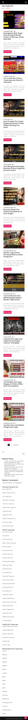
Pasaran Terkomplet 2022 (8, 518)
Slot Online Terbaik (7, 522)
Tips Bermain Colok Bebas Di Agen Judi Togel (14, 426)
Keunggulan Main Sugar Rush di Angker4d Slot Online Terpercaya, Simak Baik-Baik (14, 36)
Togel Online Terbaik (7, 594)
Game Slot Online (6, 546)
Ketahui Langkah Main (8, 609)
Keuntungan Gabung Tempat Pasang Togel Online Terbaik (13, 475)
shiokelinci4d (5, 699)
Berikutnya (16, 445)
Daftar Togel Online (7, 565)
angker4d (4, 654)
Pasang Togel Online (7, 557)
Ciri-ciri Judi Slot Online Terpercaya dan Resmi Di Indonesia (13, 80)
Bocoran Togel (6, 645)
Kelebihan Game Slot (7, 554)
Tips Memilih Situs (6, 572)
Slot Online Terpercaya (8, 504)
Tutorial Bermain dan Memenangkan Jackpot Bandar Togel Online (13, 298)
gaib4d (4, 669)
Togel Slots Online (7, 511)
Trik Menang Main (6, 620)
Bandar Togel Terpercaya (8, 492)
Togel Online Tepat (7, 613)
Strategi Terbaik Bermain (8, 583)
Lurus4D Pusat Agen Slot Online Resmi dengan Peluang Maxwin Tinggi (14, 461)
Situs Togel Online (6, 496)
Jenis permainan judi (7, 550)
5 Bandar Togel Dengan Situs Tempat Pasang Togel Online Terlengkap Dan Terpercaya (13, 471)
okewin (4, 713)
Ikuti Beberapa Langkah (8, 561)
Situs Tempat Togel (7, 532)
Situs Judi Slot (5, 535)
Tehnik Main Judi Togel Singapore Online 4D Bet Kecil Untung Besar (13, 384)
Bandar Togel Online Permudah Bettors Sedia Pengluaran (13, 255)
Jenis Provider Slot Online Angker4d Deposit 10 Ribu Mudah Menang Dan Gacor (14, 124)
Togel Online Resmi (7, 515)
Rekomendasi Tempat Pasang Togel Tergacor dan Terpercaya (13, 467)
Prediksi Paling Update (8, 630)
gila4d (3, 676)
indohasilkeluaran (6, 710)
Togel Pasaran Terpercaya (9, 507)
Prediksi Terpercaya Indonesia (9, 626)
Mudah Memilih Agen (7, 605)
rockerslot (4, 706)
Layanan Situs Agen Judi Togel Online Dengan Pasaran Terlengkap (13, 341)
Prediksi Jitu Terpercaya (8, 637)
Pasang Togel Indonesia (8, 598)
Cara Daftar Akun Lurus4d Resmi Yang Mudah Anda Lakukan (13, 464)
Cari (3, 451)
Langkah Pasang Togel (8, 616)
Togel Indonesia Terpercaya (9, 602)
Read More (7, 51)
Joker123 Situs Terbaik (8, 580)
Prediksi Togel (5, 641)
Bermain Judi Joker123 (7, 587)
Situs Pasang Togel (7, 539)
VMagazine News (18, 718)
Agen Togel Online (7, 489)
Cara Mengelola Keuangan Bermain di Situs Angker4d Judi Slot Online (14, 168)
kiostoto (4, 651)
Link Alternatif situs (7, 569)
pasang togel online (7, 702)
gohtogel (4, 691)
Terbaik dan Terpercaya (8, 576)
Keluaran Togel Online (7, 634)
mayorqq (4, 673)
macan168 (5, 695)
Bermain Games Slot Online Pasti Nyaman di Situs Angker (13, 211)
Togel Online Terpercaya (8, 500)
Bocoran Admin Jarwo (7, 526)
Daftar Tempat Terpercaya (9, 543)
